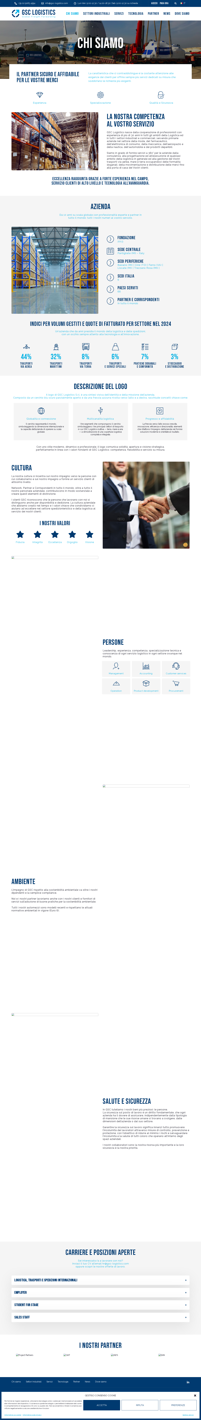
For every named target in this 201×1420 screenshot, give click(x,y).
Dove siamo (182, 14)
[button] (195, 1395)
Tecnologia (135, 14)
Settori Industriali (96, 14)
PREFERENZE (178, 1405)
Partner (153, 14)
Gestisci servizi (188, 1415)
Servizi (119, 14)
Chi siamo (72, 14)
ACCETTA (102, 1405)
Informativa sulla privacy (32, 1415)
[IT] (181, 3)
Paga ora (164, 3)
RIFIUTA (140, 1405)
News (166, 14)
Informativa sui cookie (12, 1415)
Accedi (154, 3)
